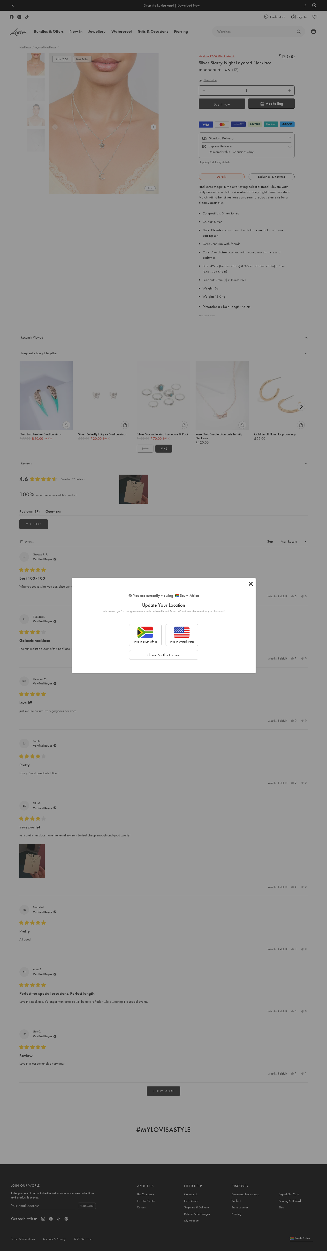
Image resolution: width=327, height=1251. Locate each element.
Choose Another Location (163, 655)
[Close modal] (251, 584)
